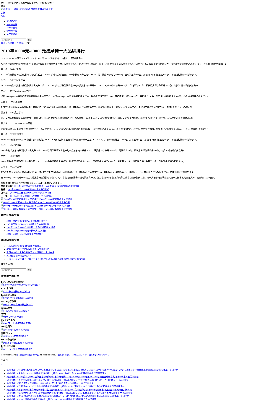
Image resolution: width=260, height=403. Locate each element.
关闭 (3, 13)
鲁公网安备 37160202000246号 (72, 355)
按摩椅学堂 (11, 31)
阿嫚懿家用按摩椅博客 (68, 186)
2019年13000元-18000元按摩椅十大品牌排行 (31, 196)
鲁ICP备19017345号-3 (98, 355)
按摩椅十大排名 (15, 43)
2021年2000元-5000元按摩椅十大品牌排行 (26, 231)
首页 (3, 43)
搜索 (29, 40)
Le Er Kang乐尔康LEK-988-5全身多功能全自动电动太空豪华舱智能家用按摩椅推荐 (45, 259)
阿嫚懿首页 (11, 21)
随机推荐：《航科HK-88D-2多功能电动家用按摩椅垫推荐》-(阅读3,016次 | (67, 396)
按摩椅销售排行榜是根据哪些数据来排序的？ (28, 249)
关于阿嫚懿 (11, 34)
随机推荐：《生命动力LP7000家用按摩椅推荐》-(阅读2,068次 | (56, 373)
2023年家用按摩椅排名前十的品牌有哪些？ (27, 221)
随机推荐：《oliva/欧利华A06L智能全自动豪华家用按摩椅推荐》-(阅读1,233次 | (72, 377)
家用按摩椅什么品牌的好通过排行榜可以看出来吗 (30, 252)
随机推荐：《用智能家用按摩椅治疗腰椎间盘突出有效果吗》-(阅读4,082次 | (69, 390)
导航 (3, 16)
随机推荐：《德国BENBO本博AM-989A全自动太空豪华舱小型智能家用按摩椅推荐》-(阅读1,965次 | (92, 370)
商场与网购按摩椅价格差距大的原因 (23, 246)
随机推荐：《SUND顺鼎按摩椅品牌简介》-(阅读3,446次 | (51, 399)
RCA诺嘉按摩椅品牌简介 (18, 256)
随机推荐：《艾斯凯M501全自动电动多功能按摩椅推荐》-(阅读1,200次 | (65, 386)
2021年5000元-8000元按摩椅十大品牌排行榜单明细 (30, 227)
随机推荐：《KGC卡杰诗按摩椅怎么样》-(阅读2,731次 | (50, 383)
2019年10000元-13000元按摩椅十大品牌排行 (35, 186)
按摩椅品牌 (11, 24)
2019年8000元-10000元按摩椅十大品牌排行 (30, 193)
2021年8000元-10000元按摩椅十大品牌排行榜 (27, 224)
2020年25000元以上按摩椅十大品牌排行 (25, 234)
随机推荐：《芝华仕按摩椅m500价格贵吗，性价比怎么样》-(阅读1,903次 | (67, 380)
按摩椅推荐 (11, 28)
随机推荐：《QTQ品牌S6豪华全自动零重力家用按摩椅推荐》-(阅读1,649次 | (69, 393)
